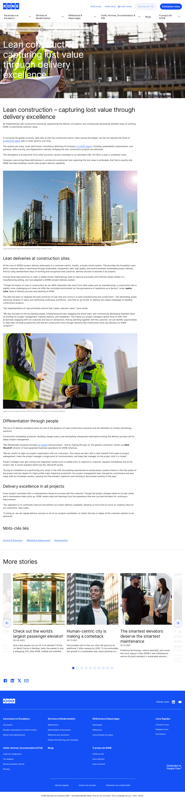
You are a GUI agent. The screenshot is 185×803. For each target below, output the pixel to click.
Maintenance (53, 725)
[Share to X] (19, 680)
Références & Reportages (19, 29)
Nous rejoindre (98, 759)
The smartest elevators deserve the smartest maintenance (141, 636)
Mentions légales (62, 785)
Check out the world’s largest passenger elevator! (38, 634)
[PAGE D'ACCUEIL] (6, 29)
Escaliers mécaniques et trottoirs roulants (20, 730)
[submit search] (152, 6)
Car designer (8, 759)
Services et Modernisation (61, 718)
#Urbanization (61, 540)
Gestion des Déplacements (14, 735)
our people (42, 445)
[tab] (73, 671)
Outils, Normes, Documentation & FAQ (23, 748)
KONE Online (110, 6)
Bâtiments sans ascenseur (58, 735)
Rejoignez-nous (162, 729)
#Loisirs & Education (13, 540)
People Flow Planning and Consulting (63, 740)
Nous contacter (98, 764)
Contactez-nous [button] (171, 6)
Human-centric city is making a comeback (86, 634)
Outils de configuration (12, 754)
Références (97, 730)
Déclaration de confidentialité (118, 785)
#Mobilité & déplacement (38, 540)
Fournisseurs (161, 734)
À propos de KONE (102, 748)
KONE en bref (98, 754)
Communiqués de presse (102, 735)
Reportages (35, 29)
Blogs (51, 748)
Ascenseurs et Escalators (16, 718)
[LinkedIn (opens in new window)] (173, 701)
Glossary (6, 769)
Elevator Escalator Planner (13, 764)
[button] (18, 17)
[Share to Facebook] (5, 680)
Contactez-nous (162, 725)
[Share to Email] (26, 680)
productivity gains (11, 141)
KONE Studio (96, 6)
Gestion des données (87, 785)
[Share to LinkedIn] (12, 680)
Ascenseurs (7, 725)
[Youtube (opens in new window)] (180, 701)
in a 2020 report (84, 146)
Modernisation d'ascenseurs (59, 730)
